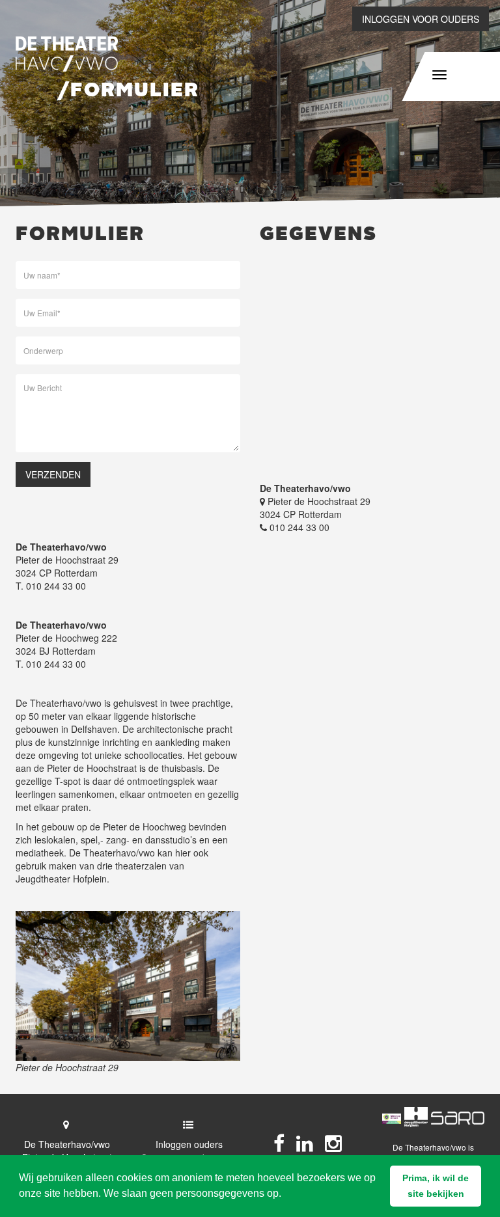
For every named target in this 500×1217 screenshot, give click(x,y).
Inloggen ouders (189, 1144)
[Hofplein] (416, 1117)
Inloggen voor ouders (420, 18)
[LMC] (457, 1117)
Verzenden (53, 474)
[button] (435, 1186)
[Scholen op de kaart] (391, 1117)
